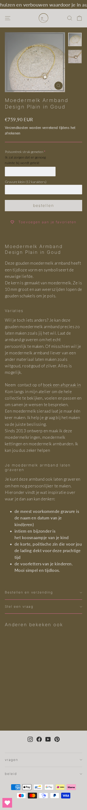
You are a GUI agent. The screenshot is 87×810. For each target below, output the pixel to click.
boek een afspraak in (62, 384)
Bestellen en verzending (29, 592)
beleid (11, 774)
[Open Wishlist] (7, 803)
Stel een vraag (19, 606)
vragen (11, 760)
